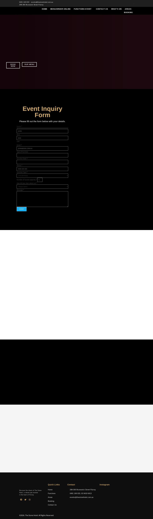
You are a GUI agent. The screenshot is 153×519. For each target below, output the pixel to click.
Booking (128, 12)
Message (20, 190)
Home (44, 9)
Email (19, 145)
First (18, 135)
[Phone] (133, 3)
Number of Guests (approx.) (27, 180)
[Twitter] (25, 500)
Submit (21, 209)
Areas (128, 9)
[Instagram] (30, 500)
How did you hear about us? (27, 183)
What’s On (116, 9)
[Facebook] (21, 500)
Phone (19, 165)
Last (18, 141)
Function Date (22, 159)
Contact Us (102, 9)
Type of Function (22, 152)
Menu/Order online (60, 9)
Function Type (22, 172)
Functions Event (83, 9)
